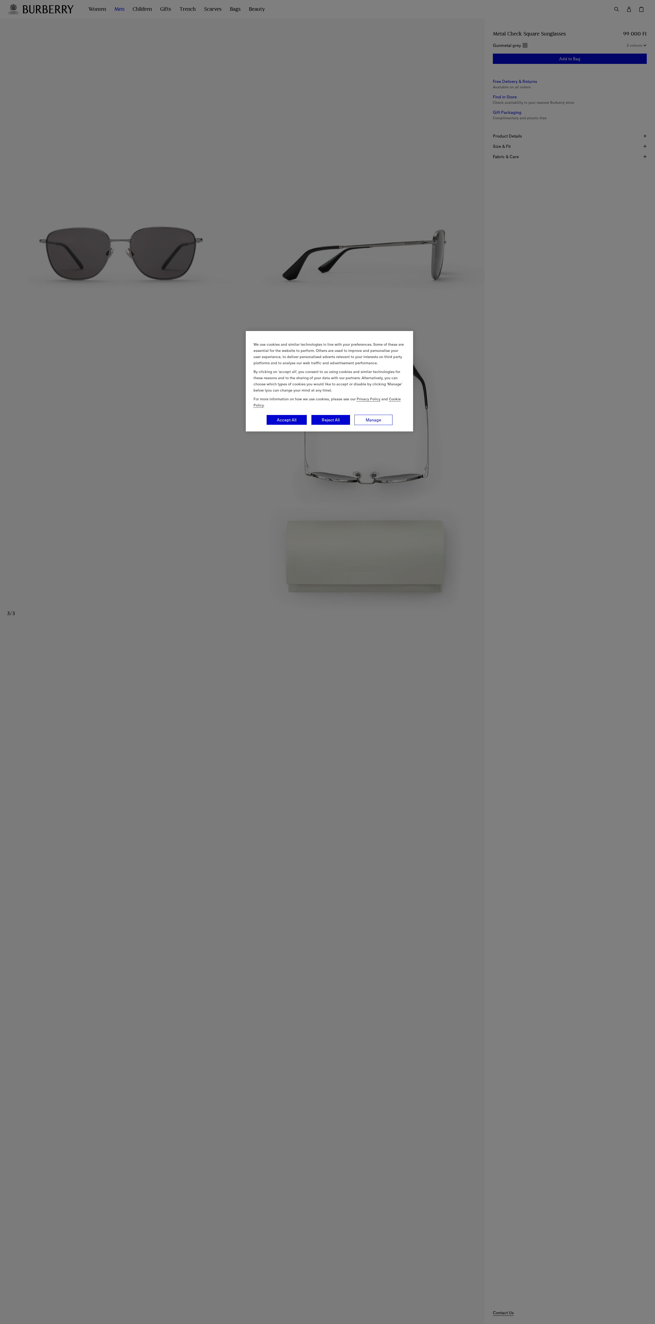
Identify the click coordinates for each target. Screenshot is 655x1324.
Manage (373, 420)
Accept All (286, 420)
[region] (329, 381)
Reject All (331, 420)
